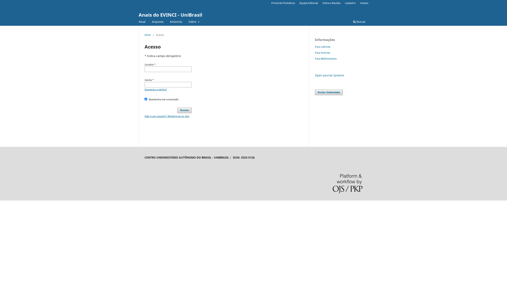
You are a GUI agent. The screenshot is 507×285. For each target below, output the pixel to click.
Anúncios (176, 22)
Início (148, 35)
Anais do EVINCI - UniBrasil (170, 14)
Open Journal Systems (329, 75)
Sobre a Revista (331, 3)
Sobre (193, 22)
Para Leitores (322, 46)
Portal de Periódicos (283, 3)
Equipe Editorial (308, 3)
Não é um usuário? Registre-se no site (167, 116)
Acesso (364, 3)
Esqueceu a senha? (156, 89)
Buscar (361, 22)
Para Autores (322, 52)
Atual (142, 22)
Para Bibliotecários (326, 58)
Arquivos (158, 22)
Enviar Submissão (329, 92)
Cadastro (350, 3)
